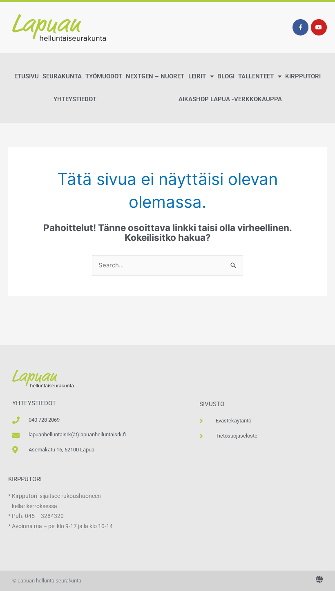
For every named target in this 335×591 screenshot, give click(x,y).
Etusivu (26, 76)
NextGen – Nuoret (155, 76)
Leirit (197, 76)
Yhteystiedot (75, 99)
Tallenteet (256, 76)
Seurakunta (62, 76)
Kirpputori (303, 76)
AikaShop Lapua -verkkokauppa (230, 99)
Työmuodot (103, 76)
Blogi (225, 76)
